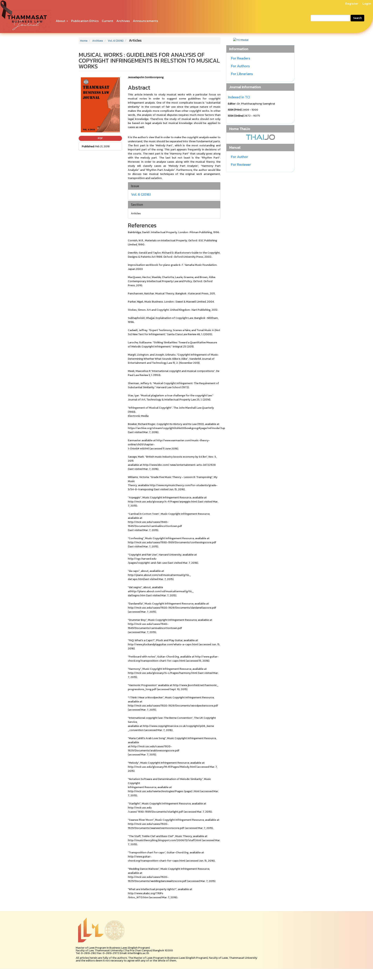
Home (83, 41)
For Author (239, 156)
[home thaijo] (260, 136)
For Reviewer (241, 164)
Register (351, 3)
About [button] (61, 20)
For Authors (240, 66)
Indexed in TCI (239, 97)
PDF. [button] (100, 138)
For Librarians (242, 73)
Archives (123, 20)
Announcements (145, 20)
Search (357, 18)
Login (367, 3)
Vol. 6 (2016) (115, 41)
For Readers (240, 58)
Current (107, 20)
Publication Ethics (85, 20)
